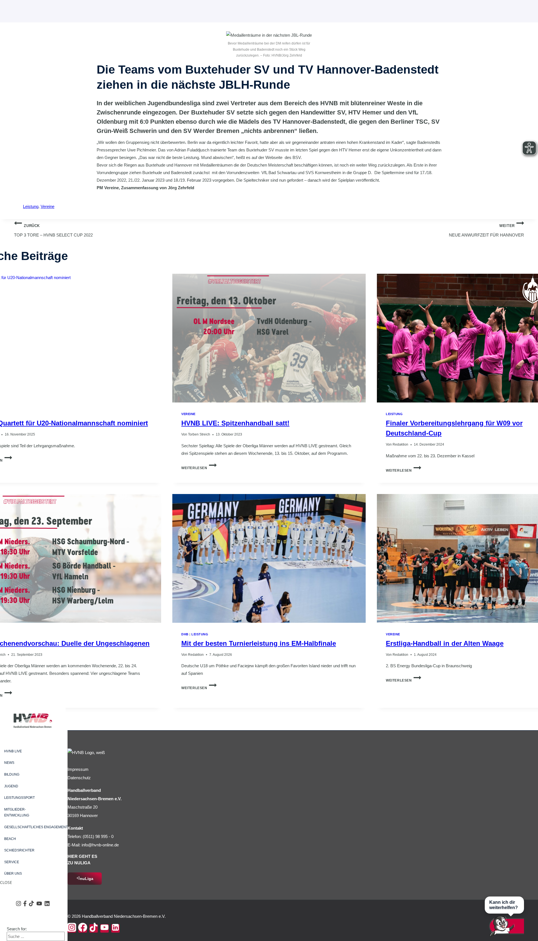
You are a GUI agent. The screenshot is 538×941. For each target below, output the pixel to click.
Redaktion (400, 444)
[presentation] (269, 338)
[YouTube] (104, 928)
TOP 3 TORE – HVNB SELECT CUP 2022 (53, 231)
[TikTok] (93, 928)
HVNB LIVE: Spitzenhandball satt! (235, 423)
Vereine (47, 206)
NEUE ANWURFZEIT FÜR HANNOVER (486, 231)
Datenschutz (79, 777)
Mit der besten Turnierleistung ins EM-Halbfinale (258, 643)
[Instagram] (72, 928)
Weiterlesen (199, 468)
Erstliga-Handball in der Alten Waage (445, 643)
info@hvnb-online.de (100, 844)
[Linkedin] (115, 928)
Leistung (30, 206)
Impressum (78, 769)
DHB (185, 634)
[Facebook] (82, 928)
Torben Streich (199, 434)
